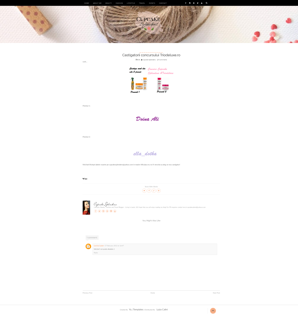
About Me (97, 3)
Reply (96, 253)
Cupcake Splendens (105, 204)
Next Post (216, 293)
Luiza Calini (162, 309)
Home (86, 3)
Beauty (109, 3)
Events (152, 3)
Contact (163, 3)
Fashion (119, 3)
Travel (142, 3)
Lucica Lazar (99, 246)
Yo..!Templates (136, 309)
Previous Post (87, 293)
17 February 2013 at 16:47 (114, 246)
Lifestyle (131, 3)
